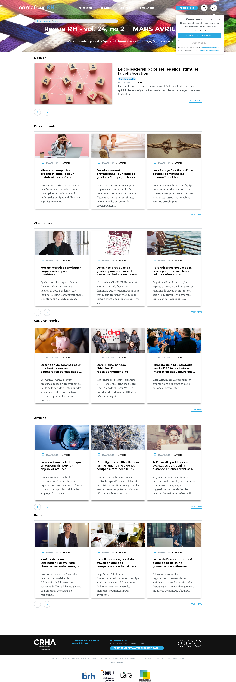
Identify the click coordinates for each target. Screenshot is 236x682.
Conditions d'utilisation (176, 658)
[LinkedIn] (189, 643)
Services (106, 8)
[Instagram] (197, 643)
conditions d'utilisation (210, 46)
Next (47, 112)
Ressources (86, 8)
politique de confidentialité (209, 49)
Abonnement (187, 8)
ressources (45, 21)
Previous (37, 112)
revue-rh (57, 21)
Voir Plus (196, 215)
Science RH (125, 8)
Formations (147, 8)
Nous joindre (80, 643)
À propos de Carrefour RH (87, 640)
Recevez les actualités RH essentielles (136, 648)
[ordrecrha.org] (45, 644)
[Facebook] (181, 643)
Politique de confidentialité (154, 658)
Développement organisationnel (132, 83)
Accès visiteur (199, 41)
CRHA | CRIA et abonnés (199, 34)
